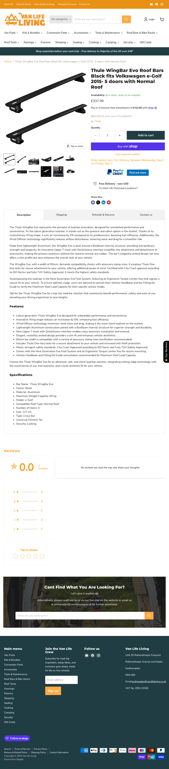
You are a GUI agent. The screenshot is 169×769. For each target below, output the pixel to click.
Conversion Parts (57, 32)
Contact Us (84, 4)
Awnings (29, 42)
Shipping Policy (38, 752)
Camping (111, 42)
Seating (78, 42)
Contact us (146, 215)
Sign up (53, 691)
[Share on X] (98, 202)
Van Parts (10, 32)
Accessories (81, 32)
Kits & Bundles (31, 32)
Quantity (95, 127)
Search (7, 749)
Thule (97, 121)
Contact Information (59, 752)
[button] (9, 159)
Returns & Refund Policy (15, 752)
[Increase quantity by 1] (120, 135)
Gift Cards (146, 42)
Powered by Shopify (14, 759)
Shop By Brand (23, 4)
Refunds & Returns (103, 215)
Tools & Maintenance (107, 32)
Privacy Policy (40, 749)
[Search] (126, 19)
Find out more (137, 173)
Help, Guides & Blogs (44, 4)
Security (128, 42)
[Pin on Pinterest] (109, 202)
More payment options (127, 154)
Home (7, 61)
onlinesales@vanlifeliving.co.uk (149, 681)
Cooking (94, 42)
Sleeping (61, 42)
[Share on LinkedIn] (103, 202)
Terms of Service (22, 749)
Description (24, 215)
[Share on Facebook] (93, 202)
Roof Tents (10, 42)
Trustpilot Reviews (67, 4)
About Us (8, 4)
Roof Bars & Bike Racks (141, 32)
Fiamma (45, 42)
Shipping (61, 215)
